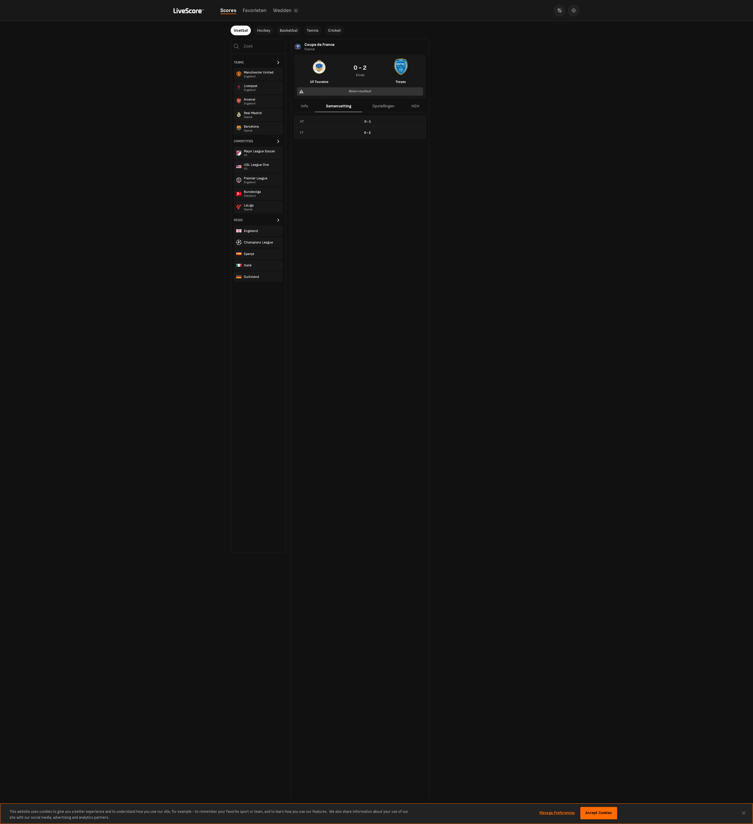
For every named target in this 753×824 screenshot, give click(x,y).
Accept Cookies (598, 812)
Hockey (263, 30)
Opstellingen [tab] (383, 106)
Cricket (334, 30)
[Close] (743, 812)
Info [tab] (304, 106)
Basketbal (288, 30)
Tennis (313, 30)
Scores (228, 10)
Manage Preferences (557, 812)
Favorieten (254, 10)
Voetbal (241, 30)
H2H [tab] (415, 106)
